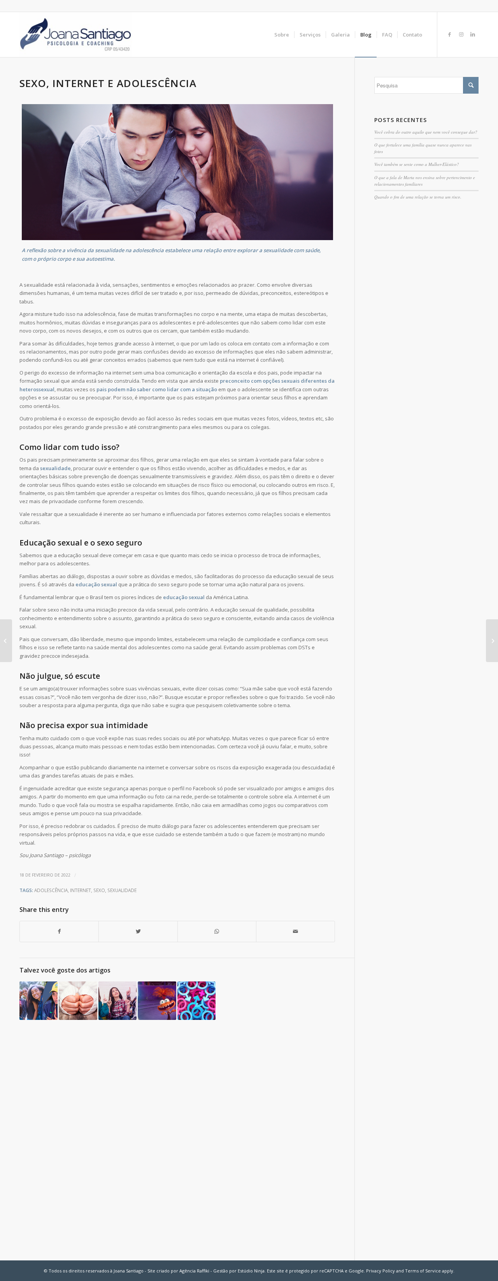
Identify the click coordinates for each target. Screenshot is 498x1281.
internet (80, 890)
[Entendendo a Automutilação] (78, 1000)
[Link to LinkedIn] (473, 34)
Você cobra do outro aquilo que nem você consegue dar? (425, 132)
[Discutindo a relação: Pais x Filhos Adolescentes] (117, 1000)
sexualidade (55, 468)
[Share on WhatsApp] (217, 931)
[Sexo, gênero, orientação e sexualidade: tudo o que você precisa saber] (196, 1000)
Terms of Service (423, 1271)
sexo (99, 890)
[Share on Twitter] (138, 931)
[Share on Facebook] (59, 931)
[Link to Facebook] (449, 34)
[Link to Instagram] (461, 34)
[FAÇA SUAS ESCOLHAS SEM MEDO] (6, 640)
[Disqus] (186, 1141)
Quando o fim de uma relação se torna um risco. (417, 197)
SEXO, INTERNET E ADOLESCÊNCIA (107, 83)
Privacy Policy (380, 1271)
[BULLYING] (492, 640)
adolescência (51, 890)
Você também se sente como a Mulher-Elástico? (416, 164)
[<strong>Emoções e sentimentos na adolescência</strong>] (157, 1000)
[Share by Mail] (295, 931)
